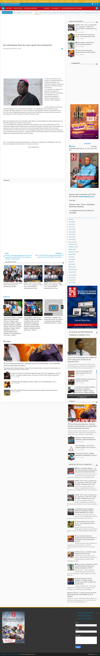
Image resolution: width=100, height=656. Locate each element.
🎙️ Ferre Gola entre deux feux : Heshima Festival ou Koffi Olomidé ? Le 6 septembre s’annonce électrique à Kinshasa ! (82, 426)
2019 (70, 237)
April (70, 264)
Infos (18, 8)
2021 (70, 232)
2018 (70, 239)
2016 (70, 275)
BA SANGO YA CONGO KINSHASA (10, 3)
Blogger (97, 654)
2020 (70, 234)
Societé (61, 1)
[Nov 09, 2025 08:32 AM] (87, 12)
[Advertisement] (33, 30)
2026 (70, 219)
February (71, 269)
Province (76, 1)
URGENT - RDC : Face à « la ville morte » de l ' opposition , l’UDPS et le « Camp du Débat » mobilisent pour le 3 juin (86, 482)
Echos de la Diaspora (33, 8)
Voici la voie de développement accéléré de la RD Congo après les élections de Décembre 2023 (82, 360)
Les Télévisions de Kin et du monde (72, 8)
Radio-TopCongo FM (44, 1)
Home (3, 8)
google (97, 3)
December (71, 244)
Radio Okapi (54, 1)
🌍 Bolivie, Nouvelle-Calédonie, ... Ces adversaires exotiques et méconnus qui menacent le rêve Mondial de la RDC (86, 470)
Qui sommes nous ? (7, 1)
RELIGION (68, 1)
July (70, 257)
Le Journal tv (56, 8)
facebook (95, 3)
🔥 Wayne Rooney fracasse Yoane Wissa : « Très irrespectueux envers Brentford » (85, 36)
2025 (70, 222)
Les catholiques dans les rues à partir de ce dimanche (27, 45)
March (70, 267)
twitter (92, 3)
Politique (9, 8)
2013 (70, 282)
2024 (70, 224)
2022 (70, 229)
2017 (70, 242)
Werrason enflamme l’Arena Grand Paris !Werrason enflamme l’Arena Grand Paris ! (34, 390)
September (72, 252)
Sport (24, 1)
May (70, 262)
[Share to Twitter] (18, 315)
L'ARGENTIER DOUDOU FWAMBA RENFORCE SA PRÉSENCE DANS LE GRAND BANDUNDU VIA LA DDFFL (84, 510)
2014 (70, 280)
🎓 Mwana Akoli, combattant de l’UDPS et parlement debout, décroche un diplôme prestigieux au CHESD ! (86, 566)
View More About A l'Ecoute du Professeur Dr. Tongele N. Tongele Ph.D (82, 396)
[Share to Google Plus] (21, 315)
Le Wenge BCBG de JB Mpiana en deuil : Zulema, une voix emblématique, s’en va (33, 382)
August (71, 254)
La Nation (17, 1)
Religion (19, 48)
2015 (70, 277)
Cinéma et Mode (32, 1)
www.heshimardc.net (86, 196)
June (70, 259)
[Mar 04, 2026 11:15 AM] (17, 12)
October (71, 249)
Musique (46, 8)
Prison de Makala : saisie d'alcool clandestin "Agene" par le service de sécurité (85, 447)
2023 (70, 227)
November (71, 247)
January (71, 272)
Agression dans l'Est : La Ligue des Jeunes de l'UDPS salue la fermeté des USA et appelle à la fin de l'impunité (51, 12)
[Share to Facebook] (16, 315)
